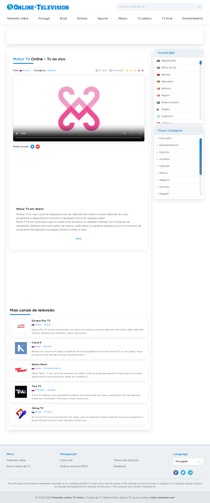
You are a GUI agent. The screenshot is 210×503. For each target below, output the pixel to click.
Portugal (44, 18)
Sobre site (66, 460)
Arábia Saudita (170, 102)
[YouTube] (38, 147)
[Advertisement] (105, 35)
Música (122, 18)
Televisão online (16, 460)
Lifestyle (164, 166)
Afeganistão (168, 61)
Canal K (37, 342)
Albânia (165, 74)
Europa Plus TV (41, 321)
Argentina (167, 116)
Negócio (164, 180)
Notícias (82, 18)
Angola (165, 95)
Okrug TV (37, 408)
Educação (165, 138)
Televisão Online (17, 18)
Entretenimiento (192, 18)
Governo (164, 159)
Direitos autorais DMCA (74, 466)
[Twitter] (183, 472)
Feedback (120, 466)
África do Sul (168, 67)
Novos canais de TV (18, 466)
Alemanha (167, 81)
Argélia (165, 109)
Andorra (166, 88)
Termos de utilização (126, 460)
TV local (167, 18)
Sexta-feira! (39, 364)
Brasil (63, 18)
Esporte (103, 18)
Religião (164, 194)
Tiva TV (36, 386)
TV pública (144, 18)
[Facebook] (175, 472)
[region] (178, 90)
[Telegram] (190, 472)
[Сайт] (32, 147)
